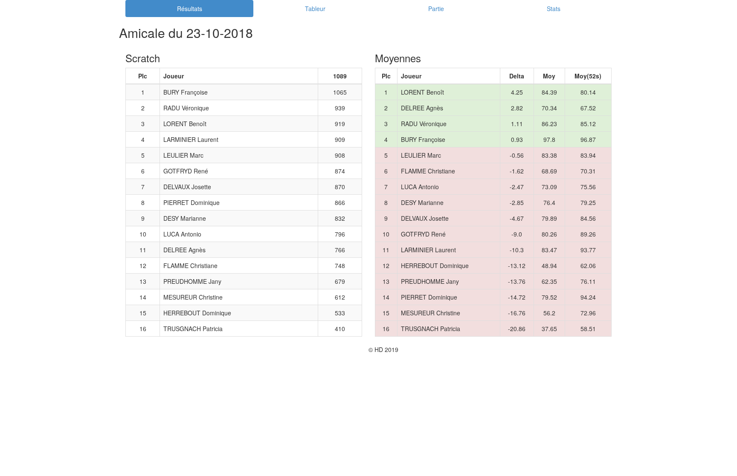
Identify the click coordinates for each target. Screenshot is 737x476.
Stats (553, 8)
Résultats (189, 8)
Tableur (315, 8)
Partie (436, 8)
